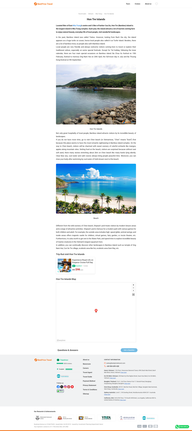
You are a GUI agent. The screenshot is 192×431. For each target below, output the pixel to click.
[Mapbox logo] (61, 340)
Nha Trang (98, 14)
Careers (86, 368)
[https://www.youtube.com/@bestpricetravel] (72, 386)
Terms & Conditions (90, 390)
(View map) (123, 372)
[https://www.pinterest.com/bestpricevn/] (69, 386)
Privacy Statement (89, 385)
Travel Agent (87, 372)
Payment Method (89, 381)
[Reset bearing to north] (133, 290)
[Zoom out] (133, 287)
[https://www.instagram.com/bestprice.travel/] (65, 386)
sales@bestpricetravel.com (115, 363)
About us (148, 4)
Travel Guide (82, 14)
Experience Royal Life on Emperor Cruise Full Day (82, 261)
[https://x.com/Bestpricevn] (62, 386)
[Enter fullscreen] (133, 294)
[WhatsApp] (181, 426)
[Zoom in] (133, 284)
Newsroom (87, 364)
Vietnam (90, 14)
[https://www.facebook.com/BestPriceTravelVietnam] (58, 386)
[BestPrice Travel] (43, 3)
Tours (128, 4)
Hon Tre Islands (109, 14)
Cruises (137, 4)
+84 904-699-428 (113, 366)
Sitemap (86, 394)
